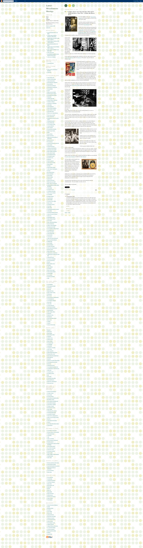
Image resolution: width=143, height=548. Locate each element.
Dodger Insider (50, 452)
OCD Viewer (49, 220)
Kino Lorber (49, 302)
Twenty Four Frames (51, 130)
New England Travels (51, 522)
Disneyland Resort (50, 379)
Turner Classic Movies (51, 271)
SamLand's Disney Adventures (52, 355)
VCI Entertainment (50, 298)
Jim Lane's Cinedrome (51, 258)
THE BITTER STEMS (75, 85)
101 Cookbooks (50, 477)
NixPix (48, 132)
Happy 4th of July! (50, 52)
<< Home (68, 210)
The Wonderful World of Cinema (53, 209)
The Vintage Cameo (50, 156)
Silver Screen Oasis (51, 270)
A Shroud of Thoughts (51, 162)
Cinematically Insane (51, 217)
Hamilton (48, 321)
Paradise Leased (50, 441)
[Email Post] (95, 190)
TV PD (48, 90)
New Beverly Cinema (51, 407)
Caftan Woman (50, 266)
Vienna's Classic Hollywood (52, 100)
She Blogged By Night (51, 226)
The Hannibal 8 (50, 88)
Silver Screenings (50, 135)
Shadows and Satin (50, 98)
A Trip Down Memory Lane (52, 247)
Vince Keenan (49, 175)
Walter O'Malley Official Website (53, 454)
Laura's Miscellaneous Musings (52, 8)
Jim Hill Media (49, 344)
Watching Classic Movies (51, 93)
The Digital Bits (50, 284)
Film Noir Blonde (50, 244)
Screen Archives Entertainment (52, 297)
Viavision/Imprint (50, 310)
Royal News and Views (51, 516)
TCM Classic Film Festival (52, 420)
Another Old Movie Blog (51, 79)
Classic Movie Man (50, 122)
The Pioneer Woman (51, 482)
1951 (69, 122)
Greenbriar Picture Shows (52, 95)
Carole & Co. (49, 178)
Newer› (66, 212)
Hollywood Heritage (50, 433)
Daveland (49, 358)
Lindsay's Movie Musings (51, 225)
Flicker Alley (49, 303)
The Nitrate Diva (50, 157)
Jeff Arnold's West (50, 111)
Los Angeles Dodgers (51, 451)
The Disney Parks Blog (51, 378)
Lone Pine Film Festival (51, 464)
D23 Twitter (49, 376)
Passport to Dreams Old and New (53, 360)
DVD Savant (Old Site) (51, 286)
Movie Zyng (49, 319)
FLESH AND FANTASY (69, 57)
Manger (48, 488)
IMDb (48, 278)
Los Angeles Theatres (51, 414)
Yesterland (49, 336)
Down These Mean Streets (52, 222)
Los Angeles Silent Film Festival (53, 423)
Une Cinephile (49, 243)
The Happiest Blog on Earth (52, 362)
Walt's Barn (49, 370)
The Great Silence (50, 470)
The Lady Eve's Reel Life (51, 129)
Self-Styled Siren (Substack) (52, 82)
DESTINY (79, 57)
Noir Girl (48, 170)
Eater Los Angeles (50, 438)
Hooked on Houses (50, 517)
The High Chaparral (50, 529)
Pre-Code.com (50, 141)
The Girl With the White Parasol (53, 228)
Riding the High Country (51, 92)
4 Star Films (49, 104)
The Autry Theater (50, 406)
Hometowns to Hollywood (51, 103)
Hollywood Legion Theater (52, 410)
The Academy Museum (51, 402)
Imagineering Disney (51, 365)
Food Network (49, 499)
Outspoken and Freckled (51, 149)
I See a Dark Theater (51, 152)
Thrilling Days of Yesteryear (52, 252)
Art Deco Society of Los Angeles (53, 432)
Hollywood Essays (50, 257)
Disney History (50, 341)
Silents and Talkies (50, 231)
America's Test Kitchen (51, 496)
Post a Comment (70, 208)
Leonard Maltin (50, 273)
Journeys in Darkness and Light (53, 143)
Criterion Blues (50, 199)
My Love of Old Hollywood (52, 239)
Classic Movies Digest (51, 218)
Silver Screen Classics (51, 192)
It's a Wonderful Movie (51, 527)
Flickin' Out (49, 215)
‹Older (69, 212)
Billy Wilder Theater (50, 399)
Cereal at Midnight (50, 125)
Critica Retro (49, 210)
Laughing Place (50, 337)
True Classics (49, 236)
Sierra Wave (49, 472)
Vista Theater (49, 409)
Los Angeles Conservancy (52, 430)
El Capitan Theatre (50, 373)
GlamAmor (49, 159)
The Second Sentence (51, 519)
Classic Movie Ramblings (51, 108)
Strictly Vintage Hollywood (52, 151)
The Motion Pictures (51, 204)
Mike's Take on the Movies (52, 183)
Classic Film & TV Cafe (51, 109)
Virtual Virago (49, 187)
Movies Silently (50, 164)
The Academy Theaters (51, 404)
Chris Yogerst (49, 202)
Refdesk (48, 532)
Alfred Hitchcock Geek (51, 181)
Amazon (48, 323)
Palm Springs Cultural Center (52, 415)
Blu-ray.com (49, 295)
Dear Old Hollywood (51, 260)
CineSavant (49, 287)
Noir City (48, 418)
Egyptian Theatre (50, 393)
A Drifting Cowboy (50, 196)
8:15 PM (73, 189)
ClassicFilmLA (49, 425)
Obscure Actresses (50, 180)
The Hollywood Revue (51, 154)
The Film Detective (50, 305)
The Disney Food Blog (51, 347)
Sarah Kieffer (49, 491)
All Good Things (50, 249)
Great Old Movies (50, 106)
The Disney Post (50, 371)
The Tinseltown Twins (51, 124)
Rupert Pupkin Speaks (51, 167)
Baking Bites (49, 483)
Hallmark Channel (50, 524)
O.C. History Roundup (51, 447)
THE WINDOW (86, 24)
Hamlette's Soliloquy (51, 101)
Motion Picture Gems (51, 251)
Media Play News (50, 290)
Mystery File (49, 513)
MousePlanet (49, 333)
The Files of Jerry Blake (51, 201)
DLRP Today (49, 349)
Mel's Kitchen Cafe (50, 485)
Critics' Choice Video (51, 311)
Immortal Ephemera (50, 146)
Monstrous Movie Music (51, 530)
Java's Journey (50, 127)
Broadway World (50, 508)
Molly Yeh (49, 490)
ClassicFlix (49, 72)
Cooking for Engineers (51, 480)
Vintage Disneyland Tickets (52, 352)
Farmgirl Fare (49, 478)
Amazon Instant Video (51, 324)
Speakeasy (49, 96)
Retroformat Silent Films (51, 412)
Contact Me (48, 27)
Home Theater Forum (51, 292)
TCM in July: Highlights (51, 56)
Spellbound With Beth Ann (51, 148)
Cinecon (48, 422)
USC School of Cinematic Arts (52, 401)
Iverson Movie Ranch (51, 446)
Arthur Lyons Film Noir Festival (52, 417)
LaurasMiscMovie (50, 63)
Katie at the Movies (50, 116)
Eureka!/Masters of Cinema (52, 308)
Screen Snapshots (50, 223)
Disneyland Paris (50, 383)
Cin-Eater (49, 265)
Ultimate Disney (50, 339)
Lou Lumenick (49, 274)
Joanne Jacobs (50, 521)
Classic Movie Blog (50, 233)
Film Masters (49, 316)
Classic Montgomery (51, 80)
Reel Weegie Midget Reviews (52, 212)
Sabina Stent (49, 207)
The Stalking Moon (50, 230)
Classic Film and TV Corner (52, 214)
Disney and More (50, 350)
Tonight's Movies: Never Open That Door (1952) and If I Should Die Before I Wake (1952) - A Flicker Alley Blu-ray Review (81, 13)
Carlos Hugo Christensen (70, 156)
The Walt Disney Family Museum (53, 368)
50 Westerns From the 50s (52, 87)
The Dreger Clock (50, 449)
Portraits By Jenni (50, 189)
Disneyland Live (50, 357)
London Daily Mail (50, 514)
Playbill (48, 506)
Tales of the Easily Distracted (52, 238)
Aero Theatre (49, 394)
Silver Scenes (49, 144)
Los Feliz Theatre (50, 396)
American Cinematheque (51, 391)
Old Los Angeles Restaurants (52, 440)
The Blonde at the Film (51, 191)
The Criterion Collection (51, 300)
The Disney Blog (50, 342)
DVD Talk (49, 289)
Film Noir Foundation (51, 276)
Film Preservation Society (52, 318)
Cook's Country (50, 498)
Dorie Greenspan (50, 493)
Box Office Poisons (50, 172)
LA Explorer (49, 435)
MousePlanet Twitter (51, 334)
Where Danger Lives (51, 263)
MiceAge (48, 329)
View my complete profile (50, 25)
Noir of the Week (50, 173)
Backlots (48, 165)
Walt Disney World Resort (52, 381)
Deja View (49, 363)
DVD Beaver (49, 294)
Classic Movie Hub (50, 77)
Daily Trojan (49, 457)
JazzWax (49, 509)
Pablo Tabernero (83, 156)
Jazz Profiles (49, 511)
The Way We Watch (51, 246)
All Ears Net (49, 331)
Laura (47, 18)
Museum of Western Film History (53, 462)
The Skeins (49, 268)
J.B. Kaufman (49, 194)
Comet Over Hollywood (51, 85)
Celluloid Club (49, 241)
